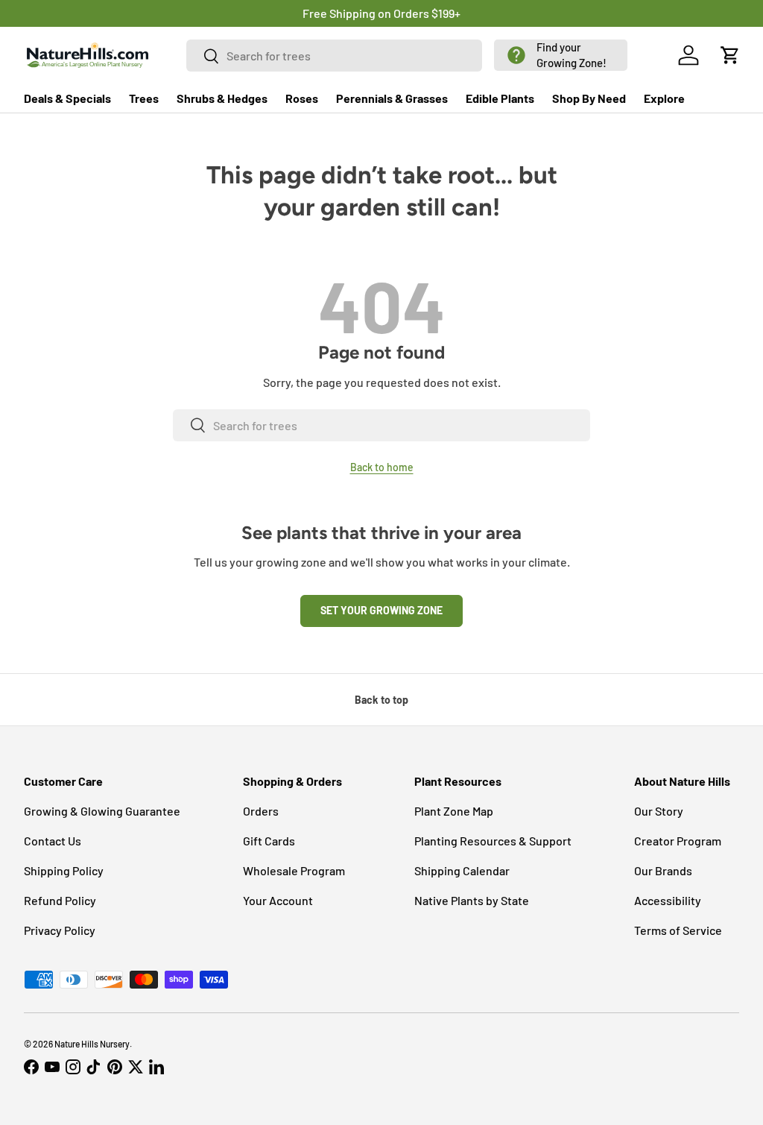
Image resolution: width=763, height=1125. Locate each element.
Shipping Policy (64, 870)
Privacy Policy (59, 930)
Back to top (381, 699)
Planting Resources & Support (493, 840)
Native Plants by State (471, 900)
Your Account (278, 900)
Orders (261, 811)
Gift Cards (269, 840)
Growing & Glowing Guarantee (102, 811)
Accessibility (667, 900)
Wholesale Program (294, 870)
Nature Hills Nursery (92, 1044)
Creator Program (677, 840)
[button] (560, 55)
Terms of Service (678, 930)
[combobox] (334, 56)
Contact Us (52, 840)
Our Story (658, 811)
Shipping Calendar (462, 870)
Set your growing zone (381, 610)
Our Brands (663, 870)
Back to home (382, 467)
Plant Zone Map (453, 811)
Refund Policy (60, 900)
